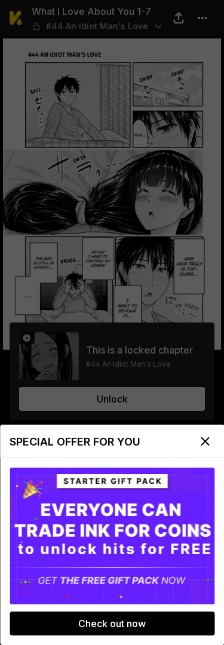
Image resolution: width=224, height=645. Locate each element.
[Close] (204, 441)
